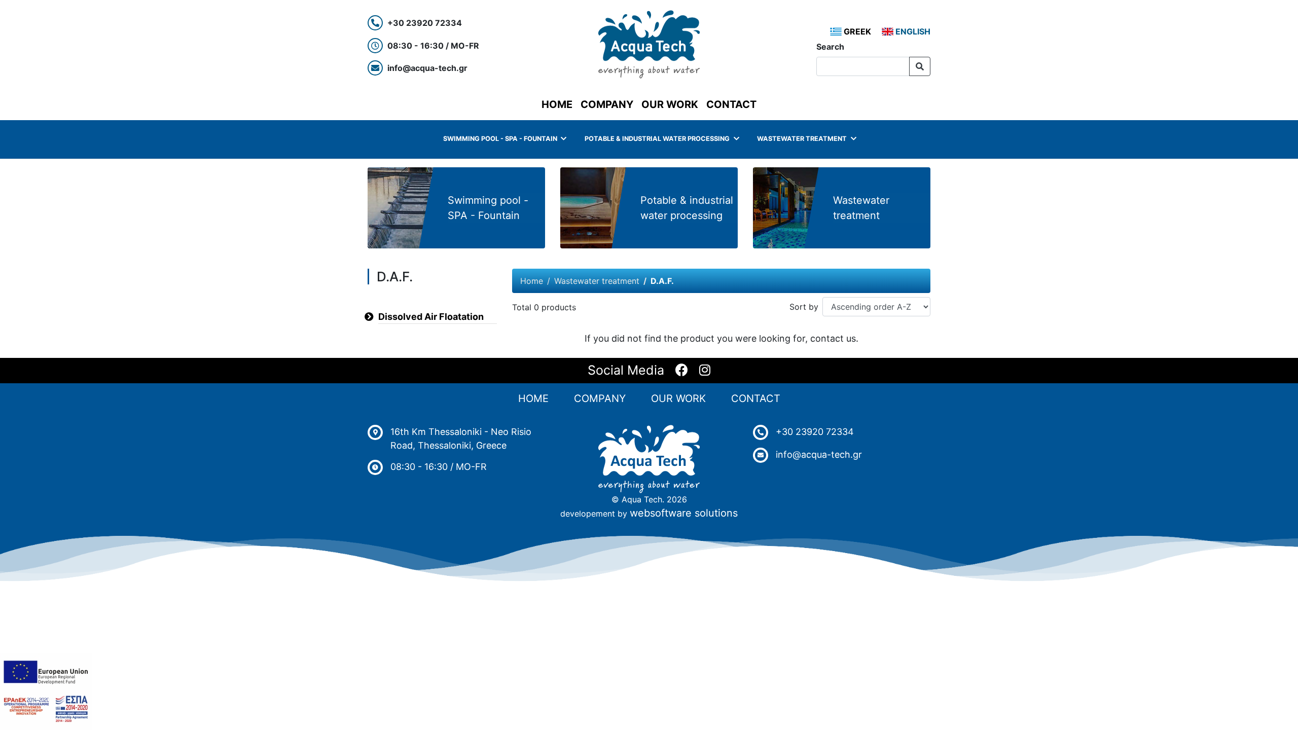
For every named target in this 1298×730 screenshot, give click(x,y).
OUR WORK (669, 104)
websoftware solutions (684, 513)
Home (531, 281)
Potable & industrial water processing (657, 138)
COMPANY (607, 104)
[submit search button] (919, 66)
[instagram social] (704, 370)
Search (830, 47)
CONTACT (731, 104)
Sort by (803, 307)
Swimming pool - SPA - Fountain (500, 138)
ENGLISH (911, 31)
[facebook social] (681, 370)
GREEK (856, 31)
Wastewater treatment (802, 138)
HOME (559, 104)
